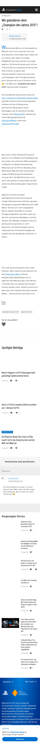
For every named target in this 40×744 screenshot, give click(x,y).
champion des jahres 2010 (10, 312)
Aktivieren (20, 739)
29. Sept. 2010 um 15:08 (15, 481)
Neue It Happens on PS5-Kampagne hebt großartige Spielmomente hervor (18, 374)
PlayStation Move (13, 274)
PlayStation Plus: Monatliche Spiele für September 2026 (27, 524)
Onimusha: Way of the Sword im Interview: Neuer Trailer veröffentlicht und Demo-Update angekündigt (29, 644)
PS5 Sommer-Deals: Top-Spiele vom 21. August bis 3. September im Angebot (29, 661)
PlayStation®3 (19, 114)
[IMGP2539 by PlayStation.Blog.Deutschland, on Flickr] (19, 147)
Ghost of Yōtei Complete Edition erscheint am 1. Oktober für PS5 (19, 406)
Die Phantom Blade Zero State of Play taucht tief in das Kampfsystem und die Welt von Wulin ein (18, 440)
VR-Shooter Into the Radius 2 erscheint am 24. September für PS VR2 (29, 563)
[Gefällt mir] (16, 381)
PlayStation (13, 10)
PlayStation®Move (9, 120)
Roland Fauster (15, 36)
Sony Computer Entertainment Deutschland (20, 98)
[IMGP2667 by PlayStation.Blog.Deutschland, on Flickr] (19, 260)
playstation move (26, 312)
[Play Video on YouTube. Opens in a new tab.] (13, 625)
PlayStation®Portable (10, 124)
